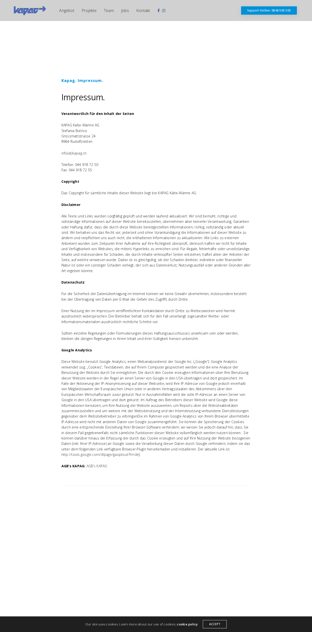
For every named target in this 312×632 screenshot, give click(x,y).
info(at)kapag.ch (74, 153)
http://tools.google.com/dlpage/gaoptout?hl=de (100, 454)
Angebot (66, 10)
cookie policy (187, 624)
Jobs (125, 10)
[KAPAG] (29, 10)
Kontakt (143, 10)
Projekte (89, 10)
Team (109, 10)
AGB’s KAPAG (97, 466)
